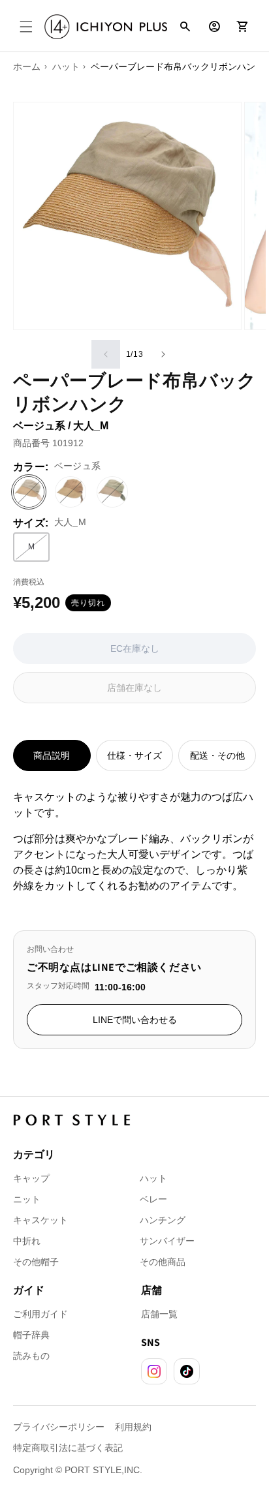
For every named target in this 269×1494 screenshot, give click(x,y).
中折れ (26, 1241)
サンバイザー (167, 1241)
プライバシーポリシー (58, 1427)
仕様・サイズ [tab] (134, 755)
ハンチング (162, 1220)
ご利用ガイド (40, 1314)
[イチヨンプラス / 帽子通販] (105, 26)
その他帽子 (36, 1262)
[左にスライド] (105, 354)
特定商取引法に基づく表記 (68, 1447)
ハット (153, 1178)
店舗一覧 (159, 1314)
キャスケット (40, 1220)
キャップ (31, 1178)
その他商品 (162, 1262)
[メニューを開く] (26, 27)
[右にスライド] (163, 354)
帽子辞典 (31, 1335)
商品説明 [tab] (51, 755)
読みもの (31, 1355)
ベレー (153, 1199)
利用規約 (133, 1427)
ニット (26, 1199)
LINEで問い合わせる (135, 1019)
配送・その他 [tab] (217, 755)
